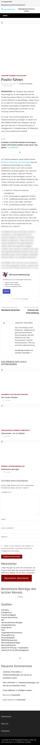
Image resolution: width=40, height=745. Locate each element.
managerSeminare (8, 625)
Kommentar (6, 492)
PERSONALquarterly (9, 640)
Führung (12, 75)
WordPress (20, 742)
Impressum (5, 731)
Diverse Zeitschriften (9, 617)
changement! (6, 612)
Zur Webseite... (13, 147)
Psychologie (21, 75)
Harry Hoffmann (9, 683)
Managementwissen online (26, 10)
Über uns (4, 724)
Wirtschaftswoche (8, 645)
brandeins (5, 610)
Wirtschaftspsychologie (10, 643)
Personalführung (7, 635)
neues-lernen (6, 628)
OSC (3, 630)
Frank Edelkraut (9, 690)
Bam (29, 742)
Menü (5, 16)
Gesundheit (5, 394)
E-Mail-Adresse (7, 528)
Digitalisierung (6, 430)
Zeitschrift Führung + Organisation (14, 648)
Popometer (16, 695)
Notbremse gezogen (10, 469)
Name (4, 519)
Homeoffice (25, 430)
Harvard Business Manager (11, 622)
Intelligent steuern (25, 690)
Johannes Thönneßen (25, 83)
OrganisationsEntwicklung (11, 633)
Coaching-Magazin (8, 615)
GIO (2, 620)
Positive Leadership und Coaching (15, 162)
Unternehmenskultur (17, 466)
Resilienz (24, 394)
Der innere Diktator (9, 397)
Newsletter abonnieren (16, 578)
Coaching (4, 75)
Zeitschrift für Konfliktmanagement (15, 650)
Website (4, 537)
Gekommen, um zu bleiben (13, 433)
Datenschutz (6, 716)
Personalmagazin (8, 638)
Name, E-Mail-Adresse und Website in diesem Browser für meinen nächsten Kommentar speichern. (17, 548)
